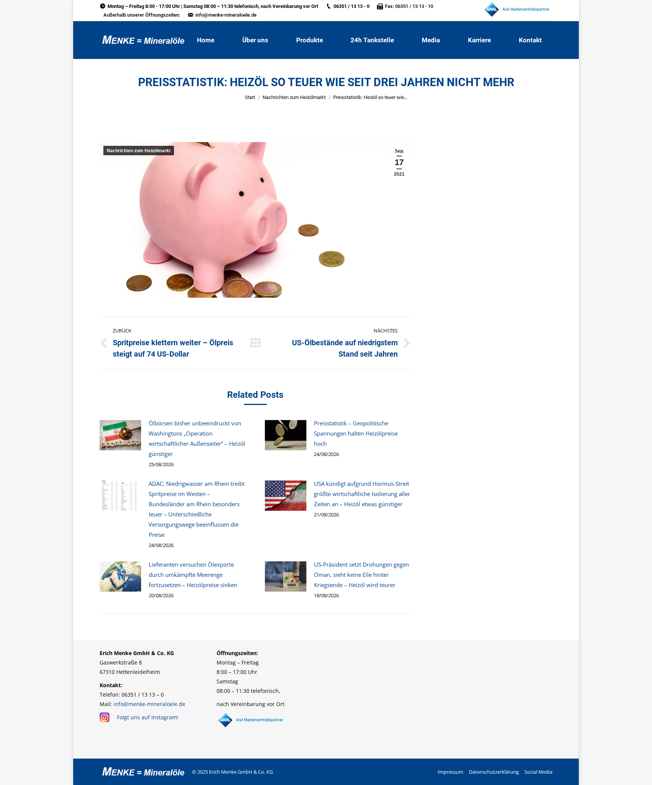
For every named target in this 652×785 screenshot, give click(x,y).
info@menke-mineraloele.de (226, 15)
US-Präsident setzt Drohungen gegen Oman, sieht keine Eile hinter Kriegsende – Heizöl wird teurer (361, 575)
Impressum (450, 771)
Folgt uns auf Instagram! (147, 717)
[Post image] (120, 435)
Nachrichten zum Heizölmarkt (294, 97)
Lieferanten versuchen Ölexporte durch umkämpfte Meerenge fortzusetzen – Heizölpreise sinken (193, 575)
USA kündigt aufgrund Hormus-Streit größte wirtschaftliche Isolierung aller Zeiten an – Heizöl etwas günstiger (362, 494)
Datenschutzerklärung (494, 771)
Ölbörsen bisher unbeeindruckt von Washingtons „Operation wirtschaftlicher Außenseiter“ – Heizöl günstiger (197, 438)
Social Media (538, 771)
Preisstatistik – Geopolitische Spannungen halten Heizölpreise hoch (356, 433)
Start (250, 97)
